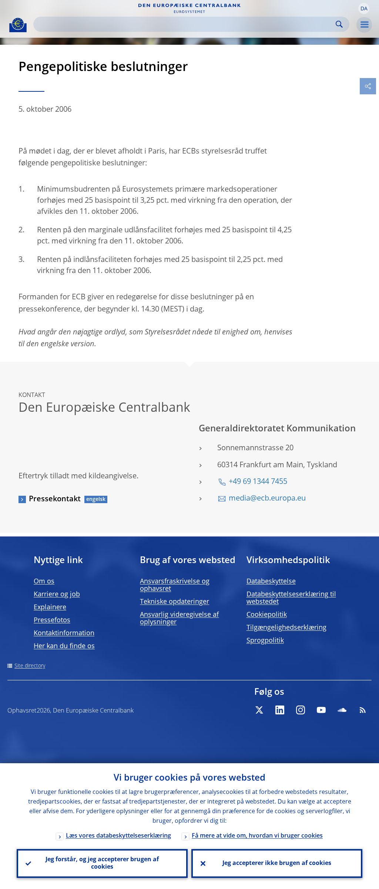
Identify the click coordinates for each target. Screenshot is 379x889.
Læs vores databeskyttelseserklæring (118, 836)
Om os (44, 581)
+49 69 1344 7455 (258, 482)
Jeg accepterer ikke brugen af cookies (276, 863)
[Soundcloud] (342, 710)
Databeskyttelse (271, 581)
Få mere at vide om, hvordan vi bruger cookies (257, 836)
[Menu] (364, 25)
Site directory (29, 666)
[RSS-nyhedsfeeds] (363, 710)
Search (339, 24)
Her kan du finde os (64, 646)
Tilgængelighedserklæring (286, 627)
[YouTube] (321, 710)
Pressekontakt (55, 499)
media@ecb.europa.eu (267, 498)
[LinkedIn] (280, 710)
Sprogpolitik (265, 640)
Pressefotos (52, 620)
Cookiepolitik (266, 615)
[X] (259, 710)
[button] (363, 8)
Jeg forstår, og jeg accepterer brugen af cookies (102, 863)
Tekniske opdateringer (174, 602)
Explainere (50, 607)
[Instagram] (300, 710)
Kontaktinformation (64, 633)
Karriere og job (57, 594)
